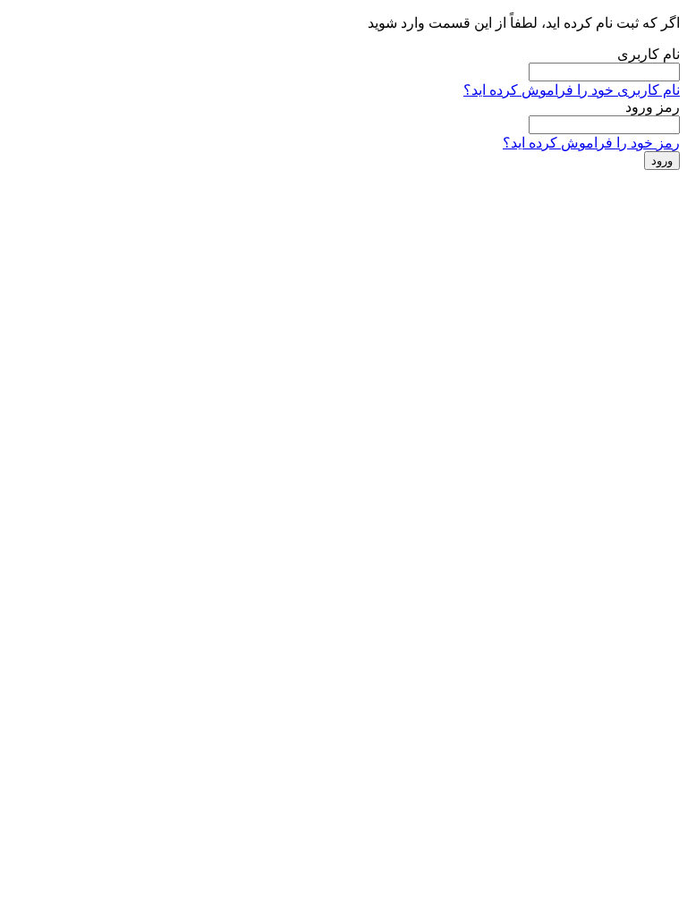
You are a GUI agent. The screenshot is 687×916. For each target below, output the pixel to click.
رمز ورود (652, 106)
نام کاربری (648, 54)
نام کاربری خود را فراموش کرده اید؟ (571, 90)
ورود (662, 160)
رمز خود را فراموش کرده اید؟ (591, 142)
